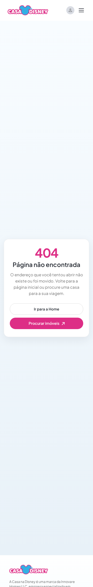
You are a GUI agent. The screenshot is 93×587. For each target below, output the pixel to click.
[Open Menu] (81, 10)
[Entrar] (70, 10)
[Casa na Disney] (28, 569)
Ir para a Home (46, 309)
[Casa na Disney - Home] (28, 10)
